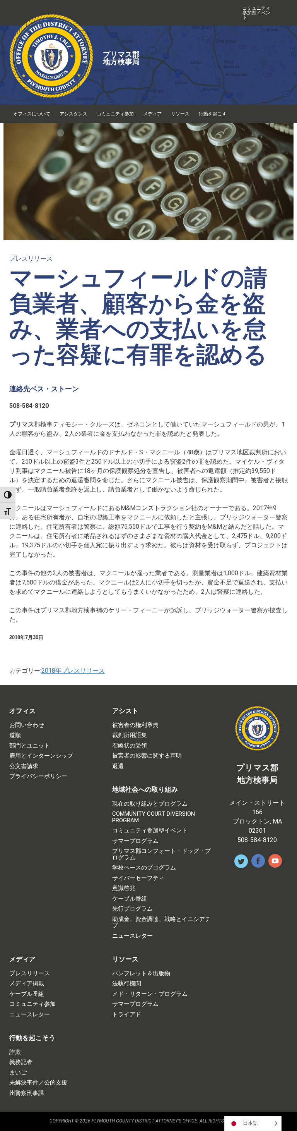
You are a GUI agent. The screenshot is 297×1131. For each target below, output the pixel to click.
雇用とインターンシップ (41, 756)
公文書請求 (23, 766)
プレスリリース (31, 258)
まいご (18, 1072)
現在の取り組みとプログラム (150, 804)
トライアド (126, 1014)
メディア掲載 (26, 983)
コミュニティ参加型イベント (256, 12)
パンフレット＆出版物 (141, 973)
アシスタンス (73, 114)
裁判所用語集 (129, 735)
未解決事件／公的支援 (38, 1082)
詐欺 (15, 1052)
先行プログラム (132, 909)
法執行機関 (126, 983)
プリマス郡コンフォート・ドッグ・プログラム (161, 854)
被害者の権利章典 (135, 725)
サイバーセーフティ (138, 878)
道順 (15, 735)
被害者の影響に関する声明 (147, 756)
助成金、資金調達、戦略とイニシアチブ (161, 922)
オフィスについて (31, 114)
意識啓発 (123, 888)
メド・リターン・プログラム (150, 994)
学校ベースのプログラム (144, 868)
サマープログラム (135, 841)
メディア (152, 114)
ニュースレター (132, 936)
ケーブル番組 (129, 899)
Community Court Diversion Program (153, 817)
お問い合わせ (26, 725)
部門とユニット (29, 746)
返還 (118, 766)
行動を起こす (213, 114)
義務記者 (20, 1062)
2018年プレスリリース (73, 670)
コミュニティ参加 (115, 114)
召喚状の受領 (129, 746)
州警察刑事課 (26, 1093)
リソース (180, 114)
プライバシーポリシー (38, 776)
